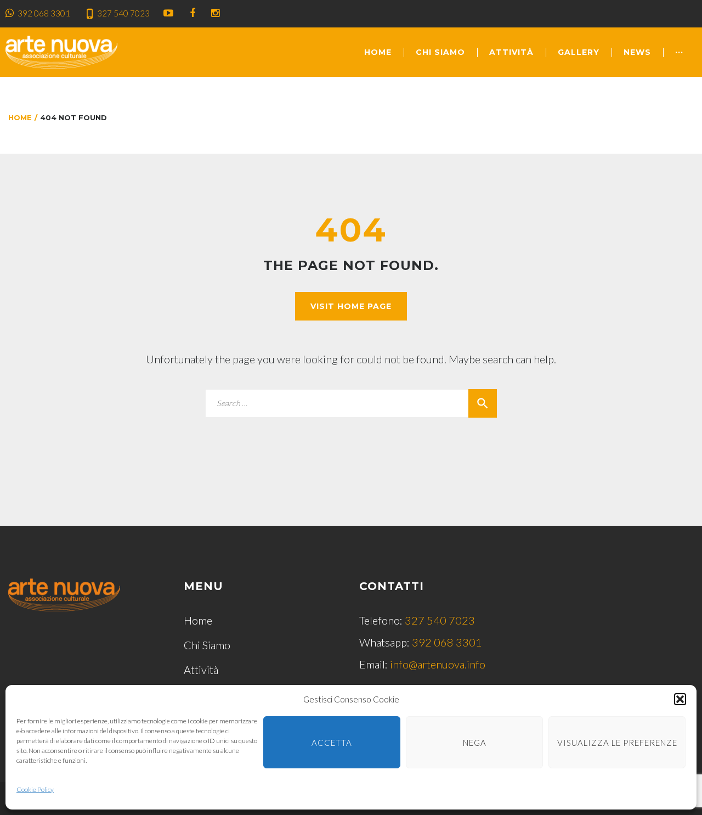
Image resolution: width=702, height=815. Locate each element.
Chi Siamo (440, 52)
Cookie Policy (35, 789)
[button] (680, 699)
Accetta (332, 742)
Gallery (578, 52)
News (637, 52)
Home (378, 52)
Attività (511, 52)
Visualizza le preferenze (617, 742)
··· (679, 52)
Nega (474, 742)
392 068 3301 (44, 13)
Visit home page (351, 306)
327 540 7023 (123, 13)
